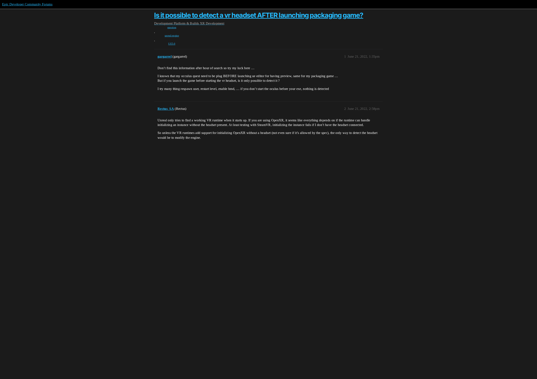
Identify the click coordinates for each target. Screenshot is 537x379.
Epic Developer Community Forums (27, 4)
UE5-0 (171, 43)
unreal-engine (172, 35)
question (171, 27)
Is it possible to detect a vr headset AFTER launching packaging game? (258, 15)
